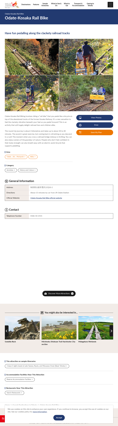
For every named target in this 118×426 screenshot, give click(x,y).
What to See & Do (56, 4)
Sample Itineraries (45, 4)
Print (96, 125)
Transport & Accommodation (78, 4)
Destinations (26, 4)
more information (40, 412)
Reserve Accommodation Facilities (19, 379)
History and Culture (27, 170)
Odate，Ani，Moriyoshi (15, 157)
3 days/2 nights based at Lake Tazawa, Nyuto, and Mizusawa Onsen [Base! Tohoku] (36, 366)
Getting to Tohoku (90, 4)
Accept (59, 418)
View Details (10, 317)
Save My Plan (96, 132)
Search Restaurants (13, 393)
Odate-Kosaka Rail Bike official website (46, 198)
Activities (10, 170)
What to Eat (67, 4)
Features (36, 4)
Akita (32, 157)
